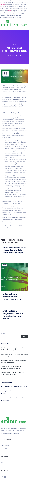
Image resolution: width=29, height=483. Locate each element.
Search (3, 333)
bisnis (19, 116)
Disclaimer (4, 452)
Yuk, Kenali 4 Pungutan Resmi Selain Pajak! (14, 387)
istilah (9, 201)
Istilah (14, 44)
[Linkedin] (5, 477)
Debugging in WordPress (7, 12)
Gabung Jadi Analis (6, 463)
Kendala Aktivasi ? (6, 466)
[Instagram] (2, 477)
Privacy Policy (4, 449)
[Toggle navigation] (3, 28)
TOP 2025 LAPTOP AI (15, 55)
